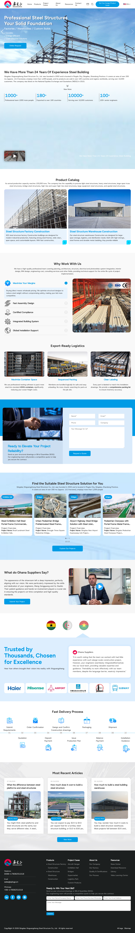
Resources (115, 860)
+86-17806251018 (13, 890)
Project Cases (74, 860)
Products (50, 860)
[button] (132, 31)
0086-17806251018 (14, 874)
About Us (93, 860)
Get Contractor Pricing (18, 36)
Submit (50, 914)
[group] (16, 515)
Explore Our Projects (67, 548)
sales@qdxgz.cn (11, 882)
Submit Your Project (17, 601)
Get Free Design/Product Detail (107, 4)
